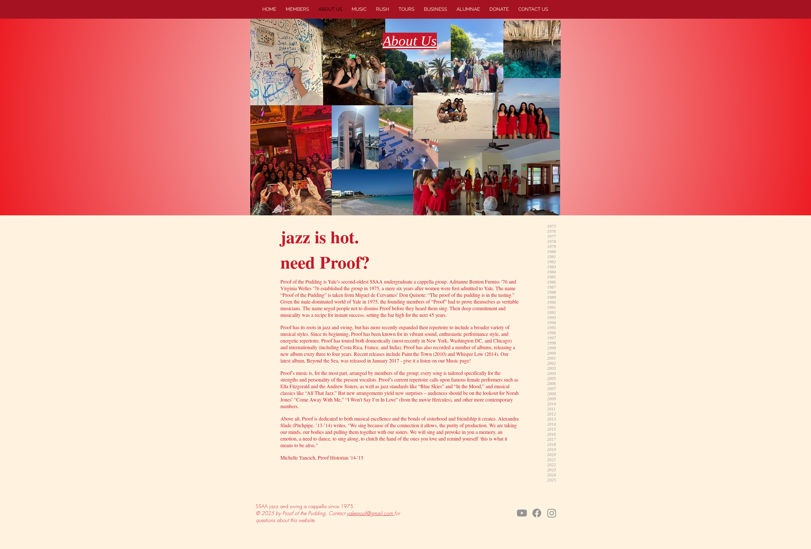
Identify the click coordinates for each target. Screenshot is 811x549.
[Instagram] (552, 513)
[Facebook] (537, 513)
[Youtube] (522, 513)
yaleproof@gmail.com (370, 513)
